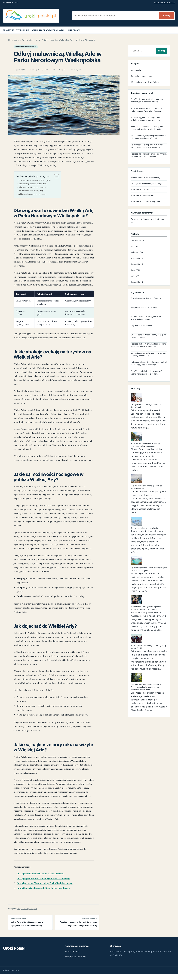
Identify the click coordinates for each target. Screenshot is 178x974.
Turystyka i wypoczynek (16, 30)
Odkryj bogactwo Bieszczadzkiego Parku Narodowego (43, 888)
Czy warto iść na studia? (141, 325)
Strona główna (13, 40)
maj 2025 (135, 276)
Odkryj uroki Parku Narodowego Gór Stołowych (40, 873)
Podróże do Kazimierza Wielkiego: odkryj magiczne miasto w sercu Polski (148, 345)
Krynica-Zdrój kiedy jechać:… (143, 195)
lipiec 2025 (135, 270)
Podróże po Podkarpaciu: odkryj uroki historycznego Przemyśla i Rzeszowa (147, 109)
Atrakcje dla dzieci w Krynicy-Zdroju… (147, 183)
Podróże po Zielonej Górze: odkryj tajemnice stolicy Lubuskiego (145, 444)
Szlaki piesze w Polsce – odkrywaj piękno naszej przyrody (148, 336)
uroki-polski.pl (62, 70)
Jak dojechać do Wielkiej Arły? (31, 190)
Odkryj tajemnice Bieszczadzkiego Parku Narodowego (43, 878)
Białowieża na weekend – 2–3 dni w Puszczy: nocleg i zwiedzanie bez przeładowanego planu (146, 687)
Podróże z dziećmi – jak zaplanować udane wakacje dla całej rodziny (146, 372)
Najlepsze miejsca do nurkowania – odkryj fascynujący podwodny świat (149, 363)
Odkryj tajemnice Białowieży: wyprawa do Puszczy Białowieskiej (148, 354)
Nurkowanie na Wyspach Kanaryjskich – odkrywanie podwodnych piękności (148, 127)
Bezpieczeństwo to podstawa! (144, 307)
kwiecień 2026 (137, 252)
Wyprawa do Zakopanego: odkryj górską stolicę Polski (148, 646)
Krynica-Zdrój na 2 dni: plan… (143, 189)
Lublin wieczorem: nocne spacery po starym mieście (146, 487)
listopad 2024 (137, 282)
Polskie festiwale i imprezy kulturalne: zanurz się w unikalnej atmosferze (147, 146)
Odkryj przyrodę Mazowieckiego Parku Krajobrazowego (44, 883)
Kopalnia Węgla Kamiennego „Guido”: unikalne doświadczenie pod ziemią (146, 118)
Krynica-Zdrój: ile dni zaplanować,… (146, 177)
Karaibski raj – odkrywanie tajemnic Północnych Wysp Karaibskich (146, 607)
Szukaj (166, 15)
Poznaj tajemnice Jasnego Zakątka (146, 298)
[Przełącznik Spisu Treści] (55, 176)
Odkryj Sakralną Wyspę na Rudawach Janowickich (147, 405)
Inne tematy (74, 30)
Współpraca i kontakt (164, 2)
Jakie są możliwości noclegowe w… (33, 187)
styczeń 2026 (137, 258)
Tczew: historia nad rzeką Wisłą (144, 528)
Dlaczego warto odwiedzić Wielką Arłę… (36, 180)
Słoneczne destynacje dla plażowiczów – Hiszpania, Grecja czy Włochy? (148, 137)
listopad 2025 (137, 264)
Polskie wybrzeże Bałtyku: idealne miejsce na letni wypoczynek (149, 569)
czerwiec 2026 (137, 240)
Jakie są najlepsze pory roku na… (32, 194)
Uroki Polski (14, 948)
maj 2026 (135, 246)
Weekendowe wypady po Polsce (48, 30)
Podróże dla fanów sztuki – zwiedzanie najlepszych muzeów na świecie (147, 100)
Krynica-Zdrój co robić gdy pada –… (146, 201)
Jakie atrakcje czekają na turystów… (33, 183)
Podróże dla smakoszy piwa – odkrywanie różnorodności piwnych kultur (149, 155)
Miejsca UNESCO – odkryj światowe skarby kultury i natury (146, 317)
